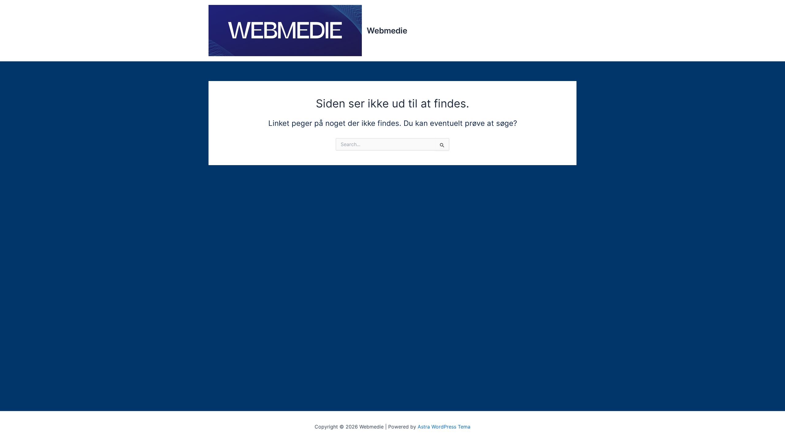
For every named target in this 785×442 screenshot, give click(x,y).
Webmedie (387, 30)
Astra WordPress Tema (444, 427)
